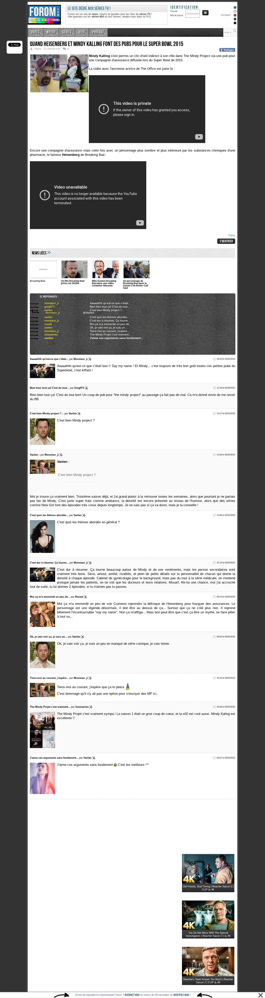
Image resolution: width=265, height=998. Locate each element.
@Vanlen (88, 312)
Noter (49, 32)
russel (45, 323)
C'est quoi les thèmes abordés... (106, 316)
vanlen (45, 310)
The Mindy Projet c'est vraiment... (107, 334)
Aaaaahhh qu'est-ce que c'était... (107, 303)
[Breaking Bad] (43, 269)
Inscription (225, 15)
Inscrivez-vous (132, 995)
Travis (231, 235)
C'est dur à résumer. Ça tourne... (107, 320)
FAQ (148, 16)
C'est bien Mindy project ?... (104, 310)
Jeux (78, 32)
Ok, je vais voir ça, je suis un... (105, 327)
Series (64, 32)
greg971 (46, 306)
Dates (35, 32)
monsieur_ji (48, 303)
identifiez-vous (181, 995)
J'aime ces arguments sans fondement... (112, 337)
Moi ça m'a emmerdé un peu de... (107, 323)
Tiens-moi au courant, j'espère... (106, 330)
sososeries (47, 334)
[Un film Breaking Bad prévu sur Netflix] (74, 269)
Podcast (93, 32)
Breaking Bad (37, 281)
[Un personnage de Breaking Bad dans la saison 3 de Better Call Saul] (136, 269)
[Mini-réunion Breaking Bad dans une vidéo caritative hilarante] (105, 269)
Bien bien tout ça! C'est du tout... (106, 306)
